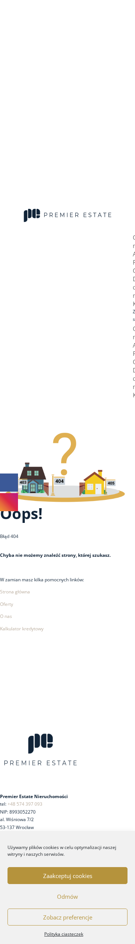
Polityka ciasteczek (63, 934)
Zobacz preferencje (67, 917)
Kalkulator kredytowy (22, 628)
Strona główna (15, 591)
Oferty (6, 604)
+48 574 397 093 (25, 804)
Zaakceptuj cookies (67, 876)
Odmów (67, 896)
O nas (6, 616)
